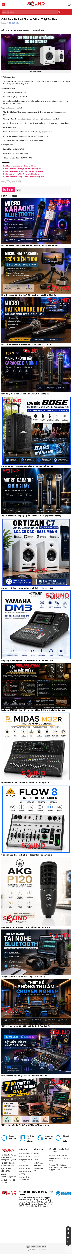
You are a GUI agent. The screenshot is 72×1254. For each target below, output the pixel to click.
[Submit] (59, 12)
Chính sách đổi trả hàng (25, 1153)
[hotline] (68, 1242)
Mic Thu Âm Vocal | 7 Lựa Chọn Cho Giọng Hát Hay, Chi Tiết (21, 174)
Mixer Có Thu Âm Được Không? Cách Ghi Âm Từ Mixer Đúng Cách (23, 176)
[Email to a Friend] (13, 181)
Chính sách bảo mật (24, 1168)
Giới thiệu (36, 1153)
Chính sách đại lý (23, 1165)
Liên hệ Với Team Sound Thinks (38, 1164)
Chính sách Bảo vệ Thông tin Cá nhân (24, 1178)
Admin (17, 23)
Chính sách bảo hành (24, 1156)
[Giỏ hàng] (69, 4)
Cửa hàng (36, 1156)
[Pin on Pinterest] (16, 181)
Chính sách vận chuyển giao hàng (25, 1173)
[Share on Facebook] (6, 181)
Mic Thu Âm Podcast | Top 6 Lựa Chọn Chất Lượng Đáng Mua (22, 168)
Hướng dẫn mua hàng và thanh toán (25, 1161)
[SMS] (68, 1238)
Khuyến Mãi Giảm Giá (38, 1169)
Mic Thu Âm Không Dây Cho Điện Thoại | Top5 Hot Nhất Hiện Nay (23, 171)
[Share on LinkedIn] (19, 181)
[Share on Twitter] (9, 181)
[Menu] (3, 4)
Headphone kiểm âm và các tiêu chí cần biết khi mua (19, 166)
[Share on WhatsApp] (2, 181)
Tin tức (18, 190)
